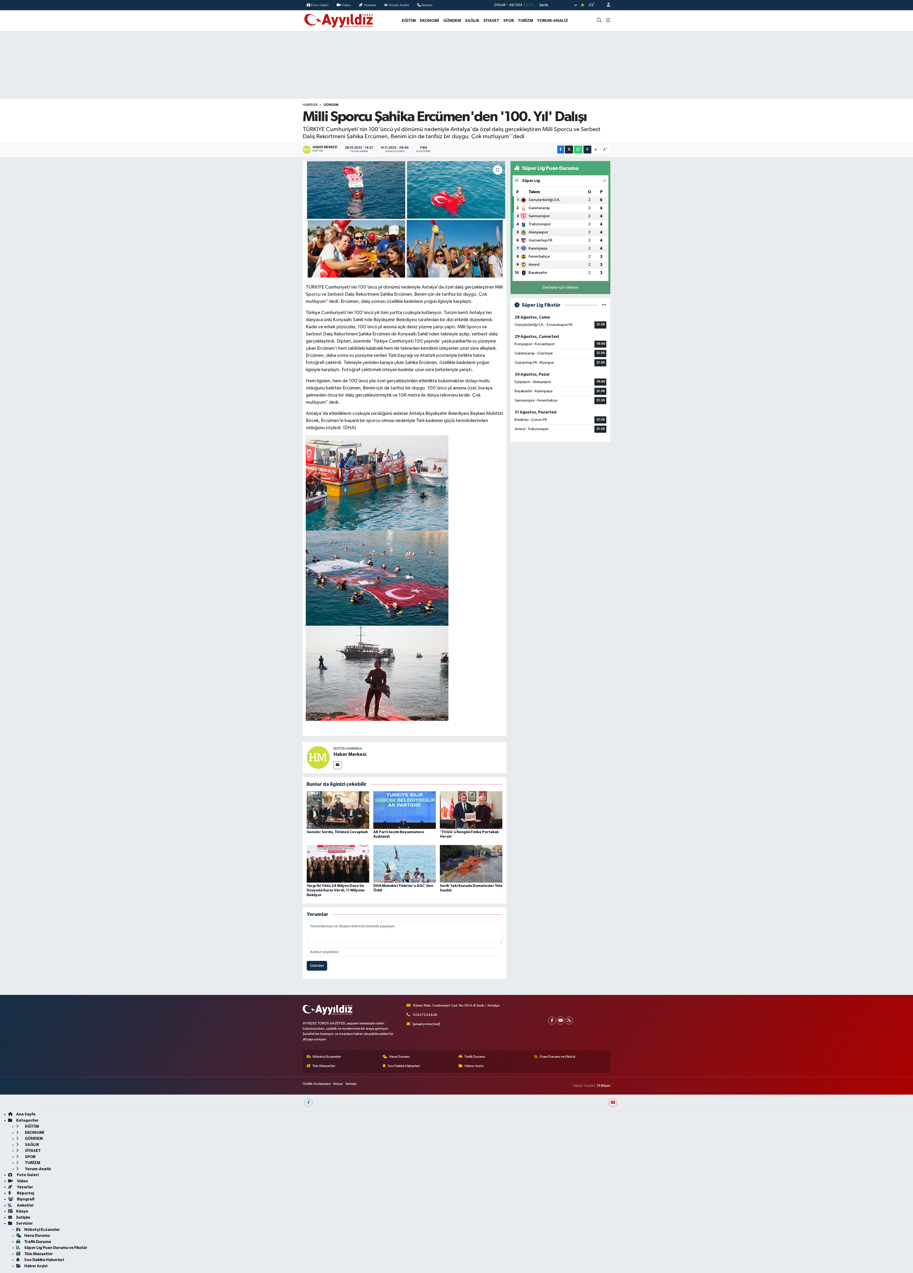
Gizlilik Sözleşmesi (317, 1084)
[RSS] (569, 1020)
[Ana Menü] (608, 21)
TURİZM (525, 21)
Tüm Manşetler (323, 1066)
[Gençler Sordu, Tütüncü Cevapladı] (338, 810)
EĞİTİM (409, 21)
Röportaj (25, 1193)
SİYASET (491, 21)
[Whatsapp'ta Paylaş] (578, 149)
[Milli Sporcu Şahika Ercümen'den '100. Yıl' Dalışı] (404, 220)
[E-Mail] (337, 765)
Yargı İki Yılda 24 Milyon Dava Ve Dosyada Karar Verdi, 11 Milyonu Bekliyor (335, 890)
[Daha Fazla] (587, 149)
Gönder (317, 966)
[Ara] (599, 21)
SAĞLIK (472, 21)
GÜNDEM (452, 21)
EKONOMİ (429, 21)
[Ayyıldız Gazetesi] (339, 20)
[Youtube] (560, 1020)
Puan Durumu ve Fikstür (558, 1056)
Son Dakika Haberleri (404, 1066)
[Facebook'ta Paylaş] (560, 149)
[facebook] (308, 1103)
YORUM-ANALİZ (552, 21)
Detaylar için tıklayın (560, 287)
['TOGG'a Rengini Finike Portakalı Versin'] (471, 810)
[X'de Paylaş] (569, 149)
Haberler (310, 105)
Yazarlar (370, 5)
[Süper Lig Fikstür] (604, 305)
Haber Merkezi (350, 754)
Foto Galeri (320, 5)
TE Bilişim (603, 1085)
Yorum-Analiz (399, 5)
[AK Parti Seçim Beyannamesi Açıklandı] (404, 810)
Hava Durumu (399, 1056)
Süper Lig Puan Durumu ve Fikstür (55, 1248)
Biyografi (25, 1199)
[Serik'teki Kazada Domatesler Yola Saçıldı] (471, 864)
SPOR (508, 21)
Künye (338, 1084)
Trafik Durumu (474, 1056)
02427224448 (425, 1015)
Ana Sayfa (25, 1114)
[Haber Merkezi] (318, 757)
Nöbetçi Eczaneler (327, 1056)
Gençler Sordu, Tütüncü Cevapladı (337, 832)
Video (346, 5)
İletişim (427, 5)
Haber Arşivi (474, 1066)
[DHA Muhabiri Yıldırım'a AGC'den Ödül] (404, 864)
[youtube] (613, 1103)
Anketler (25, 1205)
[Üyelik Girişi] (606, 5)
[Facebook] (552, 1020)
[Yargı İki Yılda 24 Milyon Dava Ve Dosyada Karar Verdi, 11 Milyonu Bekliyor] (338, 864)
